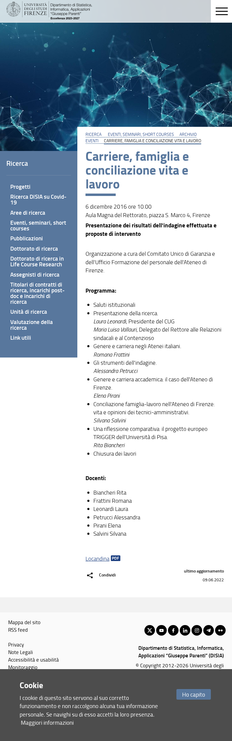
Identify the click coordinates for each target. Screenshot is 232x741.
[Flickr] (220, 630)
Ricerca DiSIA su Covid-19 (38, 199)
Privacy (16, 644)
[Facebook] (173, 630)
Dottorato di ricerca (34, 248)
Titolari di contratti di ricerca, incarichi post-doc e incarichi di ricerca (37, 293)
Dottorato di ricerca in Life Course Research (37, 261)
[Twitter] (149, 630)
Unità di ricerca (28, 311)
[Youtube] (161, 630)
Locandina (97, 559)
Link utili (20, 337)
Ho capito (193, 694)
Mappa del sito (24, 622)
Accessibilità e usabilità (33, 659)
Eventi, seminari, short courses (141, 134)
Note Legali (20, 652)
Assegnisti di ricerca (35, 274)
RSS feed (18, 629)
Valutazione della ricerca (31, 325)
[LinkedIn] (185, 630)
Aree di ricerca (27, 212)
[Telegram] (208, 630)
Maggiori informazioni (47, 722)
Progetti (20, 186)
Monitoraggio (22, 667)
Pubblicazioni (26, 238)
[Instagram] (197, 630)
